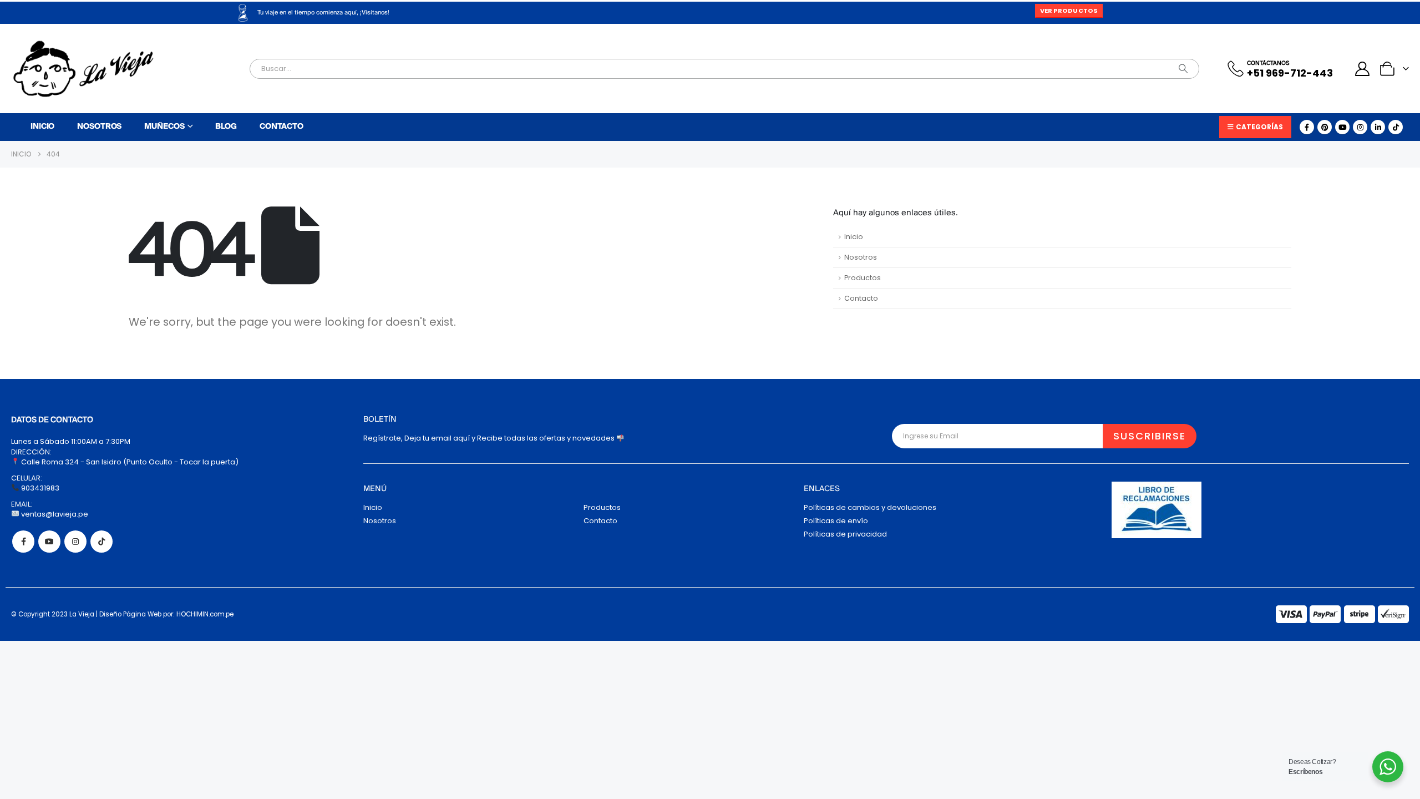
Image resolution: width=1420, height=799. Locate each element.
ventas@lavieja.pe (53, 514)
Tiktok (101, 541)
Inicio (42, 127)
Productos (862, 277)
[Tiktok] (1395, 127)
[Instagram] (1360, 127)
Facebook (23, 541)
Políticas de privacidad (845, 534)
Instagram (75, 541)
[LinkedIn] (1378, 127)
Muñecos (164, 127)
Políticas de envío (836, 520)
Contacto (281, 127)
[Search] (1183, 68)
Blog (226, 127)
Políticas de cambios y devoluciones (870, 507)
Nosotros (99, 127)
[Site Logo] (83, 68)
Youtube (49, 541)
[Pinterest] (1324, 127)
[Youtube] (1342, 127)
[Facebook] (1307, 127)
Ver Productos (1069, 10)
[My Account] (1362, 69)
